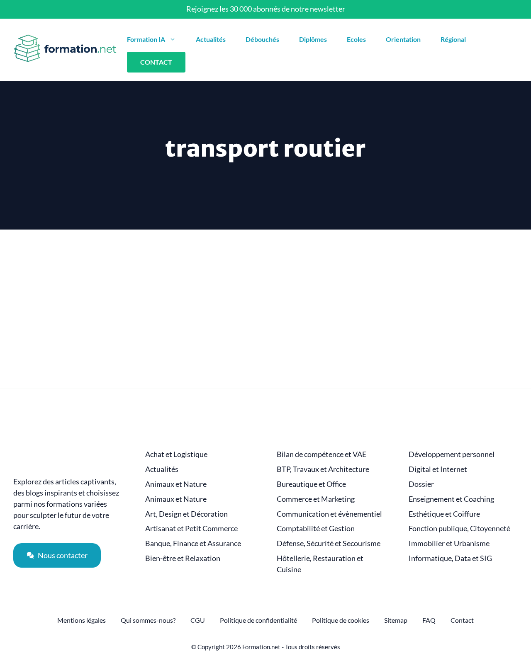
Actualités (211, 39)
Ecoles (356, 39)
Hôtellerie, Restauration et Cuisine (320, 564)
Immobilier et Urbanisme (449, 543)
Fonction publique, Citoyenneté (459, 528)
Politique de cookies (340, 620)
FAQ (429, 620)
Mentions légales (81, 620)
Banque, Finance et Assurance (193, 543)
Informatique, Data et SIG (450, 558)
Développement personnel (451, 454)
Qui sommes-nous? (148, 620)
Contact (462, 620)
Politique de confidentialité (258, 620)
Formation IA (146, 39)
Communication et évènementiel (329, 514)
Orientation (403, 39)
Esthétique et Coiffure (444, 514)
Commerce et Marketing (316, 499)
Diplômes (313, 39)
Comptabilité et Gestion (316, 528)
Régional (453, 39)
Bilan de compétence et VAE (321, 454)
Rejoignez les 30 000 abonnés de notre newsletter (265, 8)
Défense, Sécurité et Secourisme (328, 543)
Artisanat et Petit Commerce (191, 528)
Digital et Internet (438, 469)
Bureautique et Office (311, 484)
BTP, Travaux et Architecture (323, 469)
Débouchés (262, 39)
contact (156, 62)
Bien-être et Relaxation (182, 558)
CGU (197, 620)
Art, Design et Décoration (186, 514)
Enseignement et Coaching (451, 499)
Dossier (421, 484)
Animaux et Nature (176, 484)
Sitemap (395, 620)
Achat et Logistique (176, 454)
